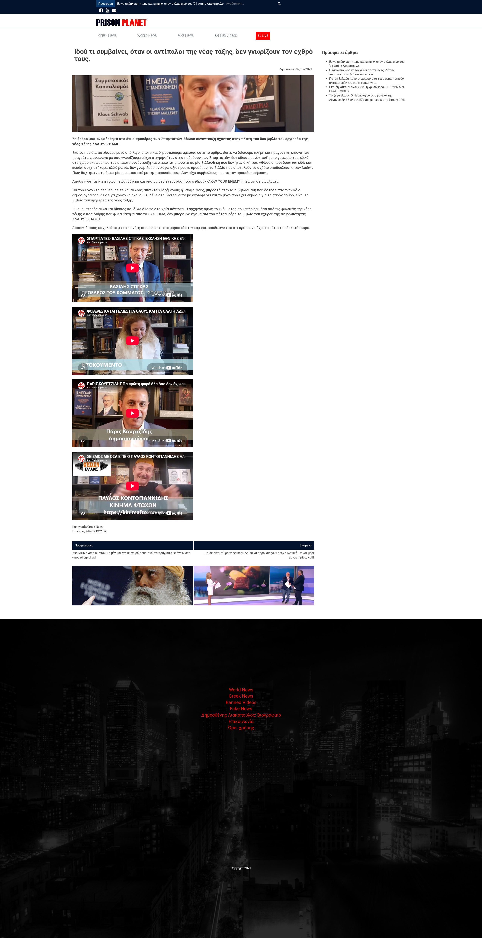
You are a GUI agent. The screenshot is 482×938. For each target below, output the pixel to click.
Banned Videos (225, 35)
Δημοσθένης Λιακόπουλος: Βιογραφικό (241, 715)
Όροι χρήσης (241, 727)
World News (147, 35)
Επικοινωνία (241, 721)
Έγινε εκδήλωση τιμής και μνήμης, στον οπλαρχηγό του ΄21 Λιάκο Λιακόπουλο (170, 3)
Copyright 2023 (241, 868)
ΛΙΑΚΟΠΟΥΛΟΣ (96, 531)
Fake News (186, 35)
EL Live (263, 35)
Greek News (107, 35)
